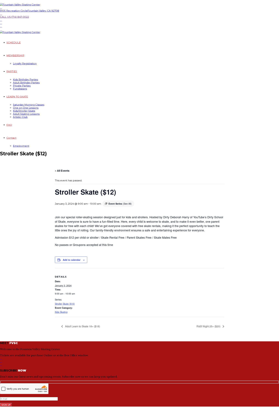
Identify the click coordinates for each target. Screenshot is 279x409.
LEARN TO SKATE (17, 96)
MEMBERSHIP (15, 55)
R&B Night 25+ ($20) (208, 326)
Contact (11, 137)
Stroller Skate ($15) (65, 303)
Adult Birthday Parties (26, 82)
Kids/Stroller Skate (24, 110)
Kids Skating (61, 312)
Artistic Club (20, 117)
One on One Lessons (25, 107)
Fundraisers (20, 88)
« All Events (62, 170)
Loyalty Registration (25, 63)
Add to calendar (71, 259)
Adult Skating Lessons (26, 113)
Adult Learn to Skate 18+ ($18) (82, 326)
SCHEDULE (13, 42)
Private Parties (22, 85)
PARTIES (11, 71)
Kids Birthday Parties (25, 79)
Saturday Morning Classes (28, 104)
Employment (21, 145)
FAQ (9, 124)
